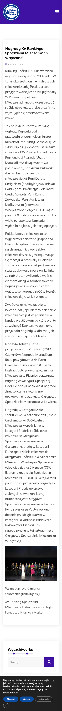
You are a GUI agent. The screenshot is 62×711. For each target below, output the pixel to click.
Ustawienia (44, 699)
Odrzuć (26, 699)
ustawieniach (10, 692)
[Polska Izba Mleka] (12, 12)
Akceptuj (11, 699)
